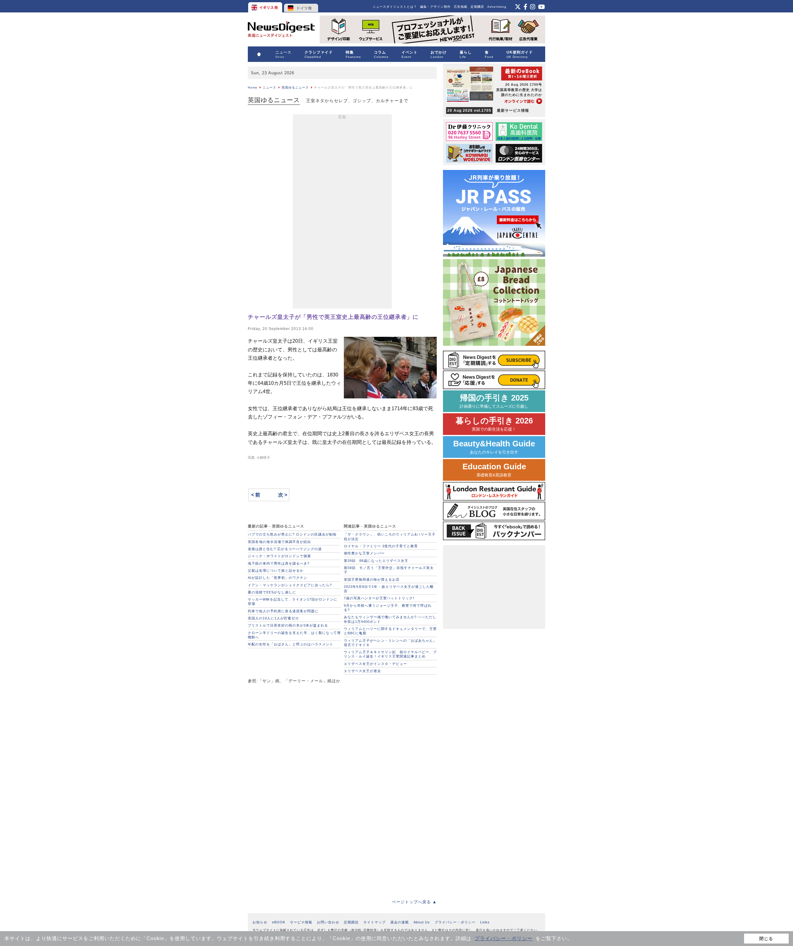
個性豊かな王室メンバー (364, 553)
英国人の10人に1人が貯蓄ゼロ (273, 618)
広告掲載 (460, 6)
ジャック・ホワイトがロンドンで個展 (279, 556)
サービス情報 (301, 922)
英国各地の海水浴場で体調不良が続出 (279, 542)
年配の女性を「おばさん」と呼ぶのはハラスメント (290, 644)
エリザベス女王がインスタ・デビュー (375, 664)
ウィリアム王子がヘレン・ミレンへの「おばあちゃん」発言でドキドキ (390, 643)
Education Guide (494, 469)
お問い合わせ (328, 922)
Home (252, 87)
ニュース (269, 87)
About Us (422, 922)
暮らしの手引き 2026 (494, 424)
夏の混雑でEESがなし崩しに (272, 592)
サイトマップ (374, 922)
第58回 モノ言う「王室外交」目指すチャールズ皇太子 (389, 570)
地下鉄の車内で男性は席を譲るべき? (278, 563)
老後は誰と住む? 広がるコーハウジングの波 (285, 549)
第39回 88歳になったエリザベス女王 (376, 560)
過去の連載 (399, 922)
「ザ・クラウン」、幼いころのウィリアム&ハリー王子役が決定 (390, 536)
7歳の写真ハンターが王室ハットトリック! (379, 598)
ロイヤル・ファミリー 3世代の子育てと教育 (381, 546)
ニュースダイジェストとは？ (395, 6)
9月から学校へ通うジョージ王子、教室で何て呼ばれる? (388, 608)
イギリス (265, 6)
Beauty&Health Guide (494, 446)
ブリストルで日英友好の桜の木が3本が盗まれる (288, 625)
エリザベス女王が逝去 (362, 671)
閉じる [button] (766, 938)
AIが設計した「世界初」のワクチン (277, 577)
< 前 (255, 494)
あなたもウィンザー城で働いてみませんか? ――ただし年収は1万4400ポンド (390, 619)
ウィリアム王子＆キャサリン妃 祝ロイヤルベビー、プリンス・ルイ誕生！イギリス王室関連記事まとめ (390, 654)
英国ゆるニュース (295, 87)
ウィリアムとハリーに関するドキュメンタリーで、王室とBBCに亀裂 (390, 631)
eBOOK (278, 922)
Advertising (496, 6)
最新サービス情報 (488, 110)
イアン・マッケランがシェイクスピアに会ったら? (290, 585)
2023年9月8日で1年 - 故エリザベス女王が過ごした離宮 (389, 589)
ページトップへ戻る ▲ (414, 902)
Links (485, 922)
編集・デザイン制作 (435, 6)
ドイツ (301, 6)
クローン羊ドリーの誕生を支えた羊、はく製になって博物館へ (294, 635)
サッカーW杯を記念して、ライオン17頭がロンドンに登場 (292, 601)
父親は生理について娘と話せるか (276, 570)
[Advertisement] (342, 213)
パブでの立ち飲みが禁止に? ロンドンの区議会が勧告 (292, 534)
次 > (282, 494)
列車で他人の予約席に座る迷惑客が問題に (283, 611)
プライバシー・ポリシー (503, 938)
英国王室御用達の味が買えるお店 (372, 579)
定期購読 (477, 6)
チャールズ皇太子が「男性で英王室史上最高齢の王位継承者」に (333, 317)
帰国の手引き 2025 (494, 401)
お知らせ (259, 922)
